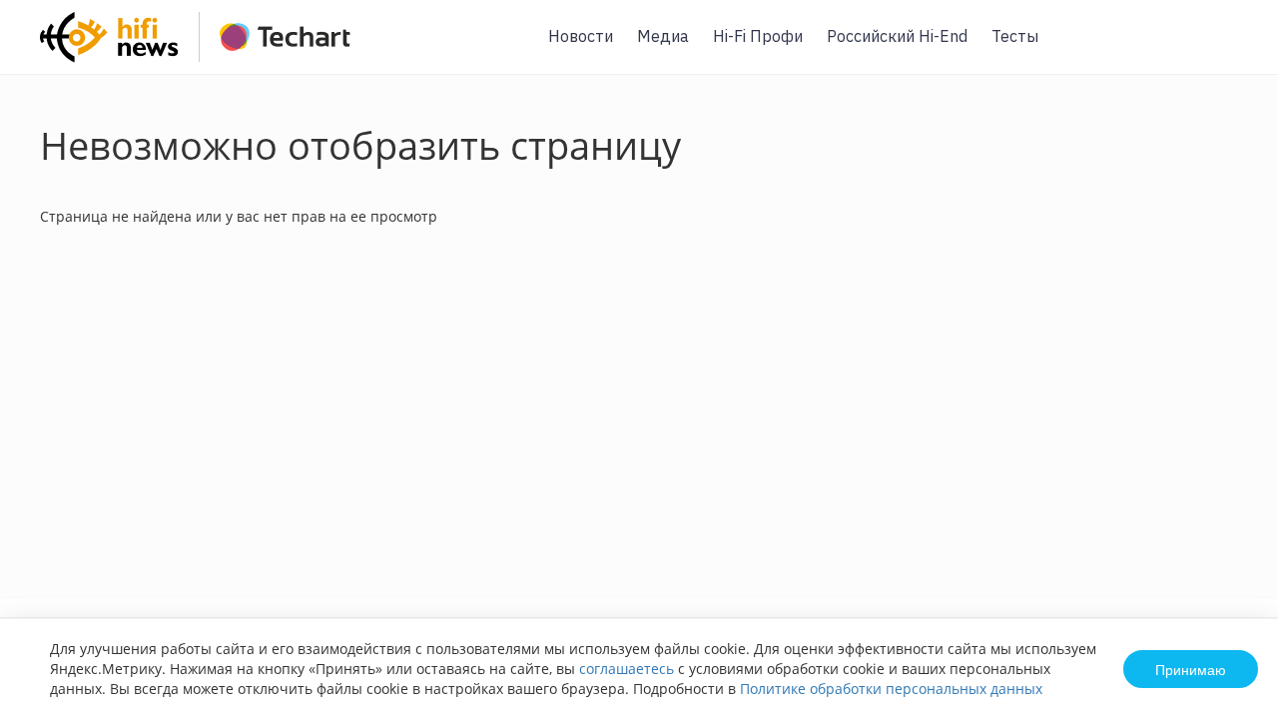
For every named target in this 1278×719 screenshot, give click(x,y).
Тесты (1014, 36)
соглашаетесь (626, 668)
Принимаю (1190, 669)
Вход (1232, 48)
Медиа (663, 36)
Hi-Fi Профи (758, 36)
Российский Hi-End (897, 36)
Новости (580, 36)
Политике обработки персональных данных (891, 688)
